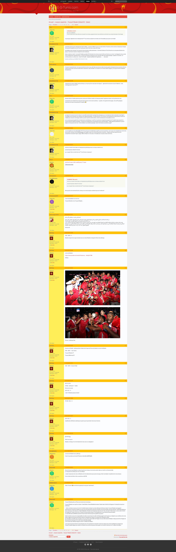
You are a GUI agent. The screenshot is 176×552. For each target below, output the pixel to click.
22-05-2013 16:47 (69, 380)
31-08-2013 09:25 (69, 499)
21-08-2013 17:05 (69, 482)
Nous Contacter (99, 542)
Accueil (51, 16)
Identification (65, 16)
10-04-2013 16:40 (69, 80)
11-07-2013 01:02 (69, 433)
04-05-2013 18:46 (69, 250)
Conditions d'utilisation (84, 542)
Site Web (52, 209)
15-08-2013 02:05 (69, 467)
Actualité (63, 1)
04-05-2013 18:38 (69, 232)
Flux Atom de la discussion (121, 535)
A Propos (75, 542)
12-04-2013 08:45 (69, 128)
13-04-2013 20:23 (69, 144)
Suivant (76, 24)
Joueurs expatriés (60, 22)
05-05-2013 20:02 (69, 268)
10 (72, 24)
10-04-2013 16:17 (69, 44)
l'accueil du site (123, 537)
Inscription (57, 16)
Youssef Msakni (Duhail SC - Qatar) (79, 22)
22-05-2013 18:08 (69, 398)
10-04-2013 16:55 (69, 95)
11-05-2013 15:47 (69, 345)
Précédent (55, 24)
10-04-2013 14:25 (69, 27)
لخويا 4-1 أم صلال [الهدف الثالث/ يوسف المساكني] (75, 162)
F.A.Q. (92, 542)
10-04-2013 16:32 (69, 64)
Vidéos (82, 1)
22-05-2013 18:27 (69, 415)
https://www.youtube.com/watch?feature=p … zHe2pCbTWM (78, 255)
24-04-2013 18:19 (69, 195)
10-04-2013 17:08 (69, 112)
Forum (88, 1)
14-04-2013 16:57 (69, 159)
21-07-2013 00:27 (69, 450)
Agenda (70, 1)
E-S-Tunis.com (54, 1)
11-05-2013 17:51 (69, 363)
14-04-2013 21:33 (69, 175)
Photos (76, 1)
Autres (94, 1)
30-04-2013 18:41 (69, 214)
